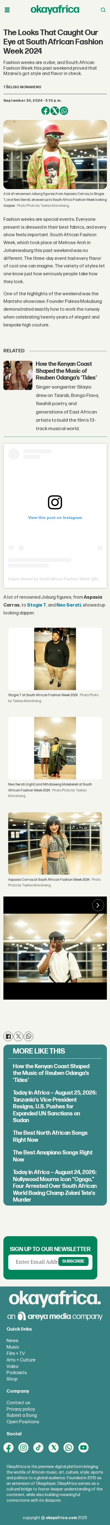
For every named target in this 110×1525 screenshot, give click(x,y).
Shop (11, 1379)
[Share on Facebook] (45, 110)
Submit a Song (21, 1415)
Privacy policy (20, 1409)
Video (12, 1366)
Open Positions (22, 1422)
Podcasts (16, 1373)
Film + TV (15, 1353)
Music (12, 1347)
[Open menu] (7, 10)
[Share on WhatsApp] (64, 110)
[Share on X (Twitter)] (54, 110)
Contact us (18, 1403)
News (12, 1341)
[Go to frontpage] (55, 10)
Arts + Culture (21, 1360)
